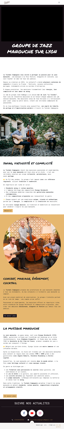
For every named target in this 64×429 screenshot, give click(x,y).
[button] (32, 423)
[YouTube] (32, 413)
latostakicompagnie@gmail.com (41, 420)
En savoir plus (10, 316)
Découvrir (8, 211)
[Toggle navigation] (59, 2)
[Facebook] (24, 413)
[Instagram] (40, 413)
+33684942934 (19, 420)
